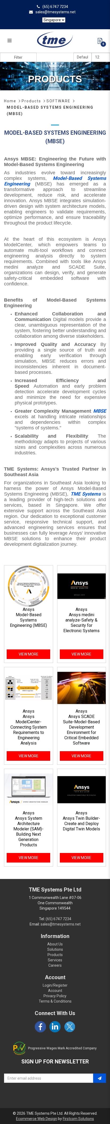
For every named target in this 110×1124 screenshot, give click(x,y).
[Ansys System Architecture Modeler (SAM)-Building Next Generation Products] (28, 789)
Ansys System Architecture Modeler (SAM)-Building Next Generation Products (28, 831)
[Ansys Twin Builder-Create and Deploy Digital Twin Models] (81, 789)
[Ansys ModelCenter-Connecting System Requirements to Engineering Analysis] (28, 687)
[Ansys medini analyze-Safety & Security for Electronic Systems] (81, 586)
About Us (55, 944)
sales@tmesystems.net (56, 12)
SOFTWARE (58, 101)
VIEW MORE (28, 654)
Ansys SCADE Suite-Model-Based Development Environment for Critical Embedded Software (81, 730)
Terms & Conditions (55, 1001)
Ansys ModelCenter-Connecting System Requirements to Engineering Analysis (28, 730)
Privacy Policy (55, 996)
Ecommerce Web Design (36, 1119)
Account (55, 990)
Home (10, 101)
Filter (18, 57)
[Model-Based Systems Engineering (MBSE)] (28, 586)
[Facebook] (40, 1026)
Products (31, 101)
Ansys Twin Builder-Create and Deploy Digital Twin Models (81, 823)
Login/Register (55, 985)
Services (55, 960)
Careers (55, 965)
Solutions (55, 949)
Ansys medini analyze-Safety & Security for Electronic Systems (81, 622)
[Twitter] (69, 1026)
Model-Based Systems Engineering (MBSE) (28, 620)
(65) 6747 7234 (55, 7)
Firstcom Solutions (78, 1119)
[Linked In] (55, 1026)
